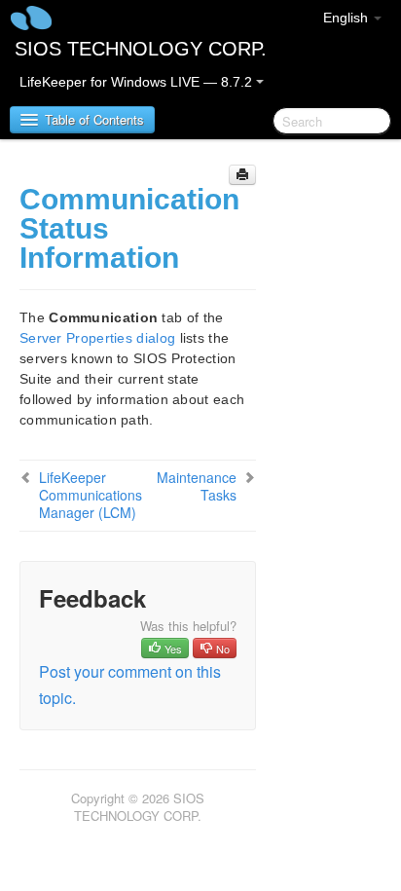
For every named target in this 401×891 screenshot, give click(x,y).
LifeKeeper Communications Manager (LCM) (90, 494)
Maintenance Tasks (197, 485)
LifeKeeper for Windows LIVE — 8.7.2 (137, 82)
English (347, 17)
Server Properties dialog (97, 338)
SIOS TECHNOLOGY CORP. (141, 48)
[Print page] (242, 175)
